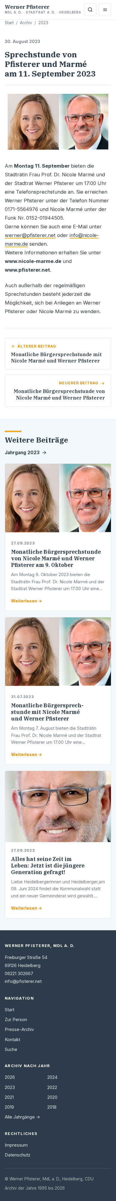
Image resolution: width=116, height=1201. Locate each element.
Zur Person (16, 1019)
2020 (52, 1097)
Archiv (26, 22)
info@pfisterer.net (23, 981)
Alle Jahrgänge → (22, 1117)
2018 (52, 1107)
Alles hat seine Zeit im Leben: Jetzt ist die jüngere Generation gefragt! (47, 866)
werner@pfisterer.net (30, 235)
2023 (43, 22)
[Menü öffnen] (105, 9)
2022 (52, 1087)
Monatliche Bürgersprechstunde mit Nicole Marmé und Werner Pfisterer (47, 712)
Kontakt (12, 1039)
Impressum (16, 1145)
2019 (9, 1107)
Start (9, 22)
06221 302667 (19, 973)
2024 (52, 1077)
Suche (11, 1049)
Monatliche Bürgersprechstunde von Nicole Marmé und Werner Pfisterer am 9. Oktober (56, 558)
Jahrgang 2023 (22, 452)
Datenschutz (17, 1155)
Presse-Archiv (19, 1029)
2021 (9, 1097)
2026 (10, 1077)
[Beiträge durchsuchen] (90, 9)
